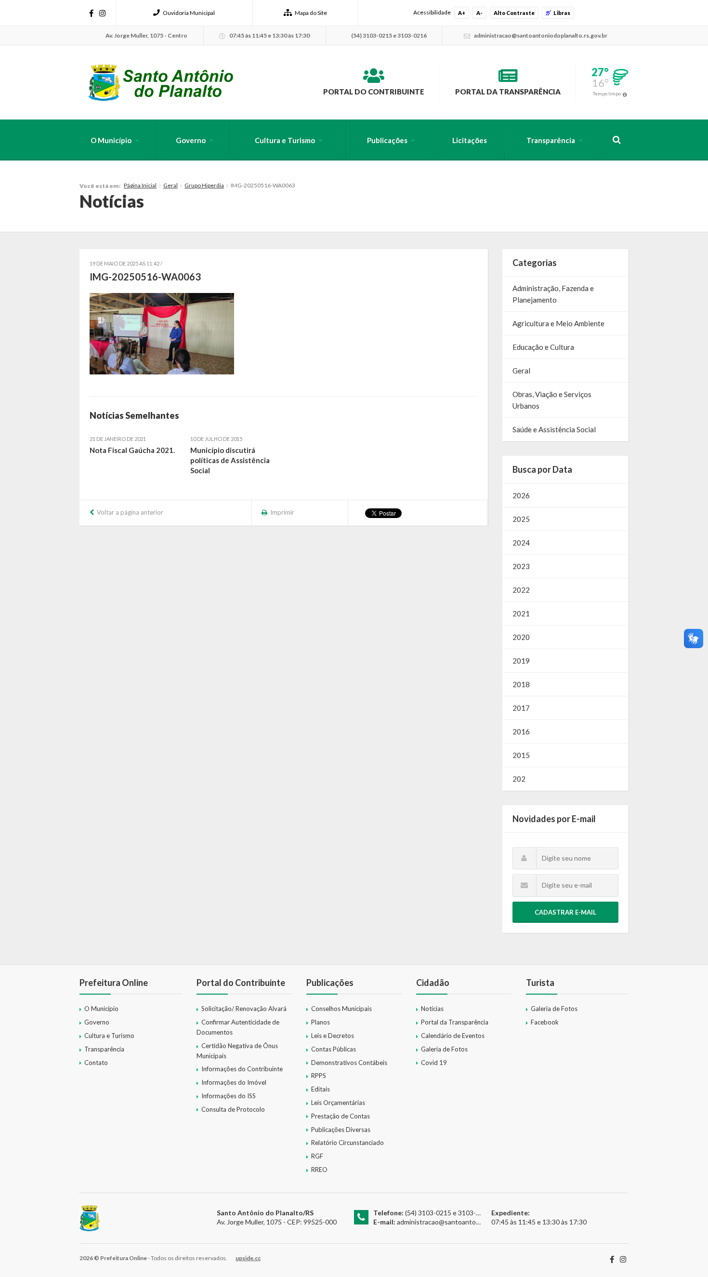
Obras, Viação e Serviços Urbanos (551, 400)
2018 (521, 684)
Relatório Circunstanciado (347, 1142)
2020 (521, 637)
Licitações (469, 140)
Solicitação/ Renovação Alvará (244, 1008)
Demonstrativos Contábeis (349, 1062)
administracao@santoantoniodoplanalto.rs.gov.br (470, 1222)
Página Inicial (140, 185)
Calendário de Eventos (453, 1035)
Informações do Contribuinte (242, 1069)
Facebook (545, 1022)
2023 (521, 566)
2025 (521, 519)
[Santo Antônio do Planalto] (161, 82)
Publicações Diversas (340, 1129)
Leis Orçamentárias (338, 1102)
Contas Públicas (333, 1049)
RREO (319, 1169)
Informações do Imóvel (233, 1082)
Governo (191, 140)
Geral (170, 185)
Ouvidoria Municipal (189, 12)
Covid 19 (434, 1062)
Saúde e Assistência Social (554, 429)
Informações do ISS (228, 1096)
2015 (521, 755)
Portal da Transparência (508, 91)
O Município (111, 140)
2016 (521, 731)
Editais (320, 1089)
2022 (521, 589)
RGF (317, 1156)
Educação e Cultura (543, 347)
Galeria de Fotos (444, 1049)
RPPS (318, 1075)
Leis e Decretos (332, 1035)
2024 (521, 542)
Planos (320, 1022)
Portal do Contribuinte (373, 91)
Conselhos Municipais (341, 1008)
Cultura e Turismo (285, 140)
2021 (521, 613)
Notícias (432, 1008)
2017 (521, 708)
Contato (96, 1062)
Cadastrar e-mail (565, 912)
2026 (521, 495)
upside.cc (248, 1258)
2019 (521, 660)
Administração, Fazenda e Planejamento (553, 294)
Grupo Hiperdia (204, 185)
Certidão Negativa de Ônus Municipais (237, 1051)
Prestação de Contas (340, 1116)
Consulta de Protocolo (233, 1109)
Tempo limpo (607, 93)
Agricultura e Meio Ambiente (558, 323)
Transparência (550, 140)
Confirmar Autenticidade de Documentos (238, 1027)
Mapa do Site (311, 12)
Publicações (387, 140)
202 (518, 778)
